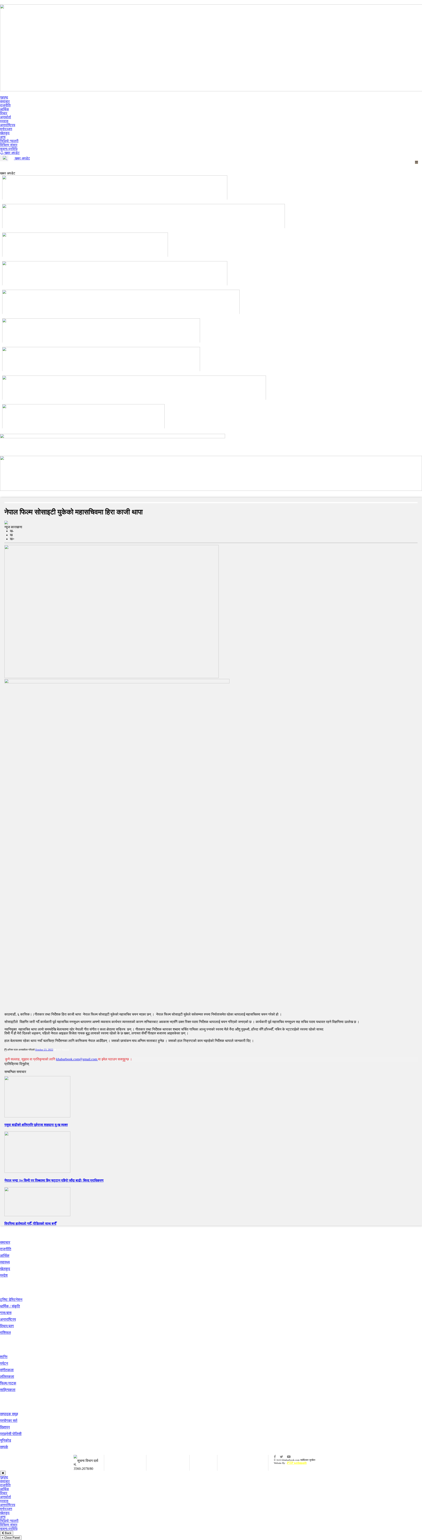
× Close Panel (11, 1537)
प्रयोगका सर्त (8, 1421)
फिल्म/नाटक (8, 1383)
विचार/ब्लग (7, 1326)
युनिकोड (5, 1440)
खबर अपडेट (12, 153)
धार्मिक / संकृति (10, 1306)
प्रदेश (4, 1275)
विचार (3, 113)
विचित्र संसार (8, 145)
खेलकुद (4, 133)
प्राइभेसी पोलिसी (11, 1434)
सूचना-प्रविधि (8, 149)
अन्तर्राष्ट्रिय (7, 125)
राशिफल (5, 1333)
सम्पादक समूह (9, 1414)
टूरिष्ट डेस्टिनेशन (11, 1300)
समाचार (5, 101)
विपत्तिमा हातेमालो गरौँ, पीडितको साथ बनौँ (30, 1223)
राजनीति (5, 105)
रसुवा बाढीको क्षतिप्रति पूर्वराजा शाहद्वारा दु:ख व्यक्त (36, 1125)
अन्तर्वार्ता (5, 117)
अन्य (2, 137)
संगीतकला (7, 1370)
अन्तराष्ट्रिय (8, 1319)
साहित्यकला (7, 1390)
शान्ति (3, 1357)
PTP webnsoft (297, 1463)
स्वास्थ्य (5, 1262)
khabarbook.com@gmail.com (77, 1059)
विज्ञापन (5, 1427)
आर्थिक (4, 109)
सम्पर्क (4, 1447)
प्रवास (4, 121)
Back (7, 1533)
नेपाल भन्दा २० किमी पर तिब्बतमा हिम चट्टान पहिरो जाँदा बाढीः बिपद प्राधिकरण (54, 1180)
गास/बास (5, 1313)
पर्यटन (4, 1363)
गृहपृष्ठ (4, 97)
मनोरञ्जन (6, 129)
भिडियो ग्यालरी (9, 141)
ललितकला (7, 1377)
